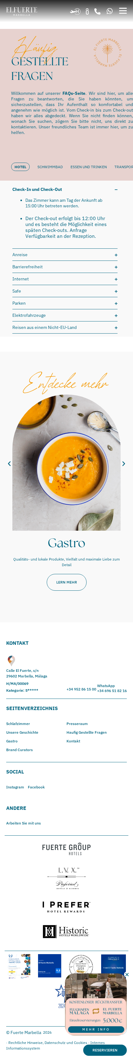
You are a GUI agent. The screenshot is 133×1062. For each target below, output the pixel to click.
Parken (19, 303)
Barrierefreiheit (27, 267)
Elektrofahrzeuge (29, 315)
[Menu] (123, 11)
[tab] (24, 167)
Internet (20, 279)
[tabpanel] (66, 259)
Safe (16, 291)
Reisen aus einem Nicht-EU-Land (44, 327)
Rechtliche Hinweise (25, 1042)
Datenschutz (55, 1042)
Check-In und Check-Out (37, 189)
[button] (97, 11)
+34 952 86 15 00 (81, 689)
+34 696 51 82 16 (112, 690)
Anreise (20, 254)
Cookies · (82, 1042)
